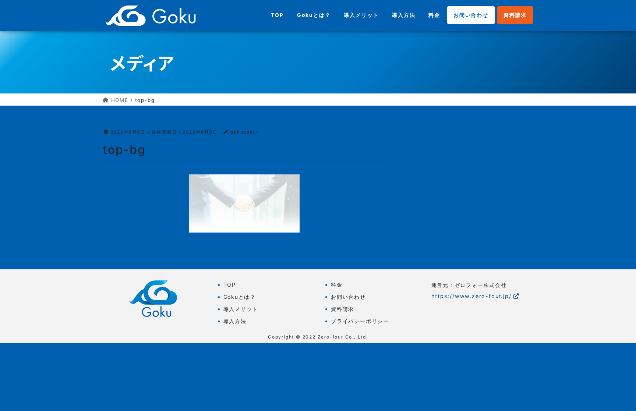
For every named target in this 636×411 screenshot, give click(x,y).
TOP (229, 284)
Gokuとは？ (239, 297)
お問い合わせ (348, 297)
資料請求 (342, 309)
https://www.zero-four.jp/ (471, 296)
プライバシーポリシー (360, 321)
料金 (337, 284)
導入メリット (240, 309)
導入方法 (235, 321)
